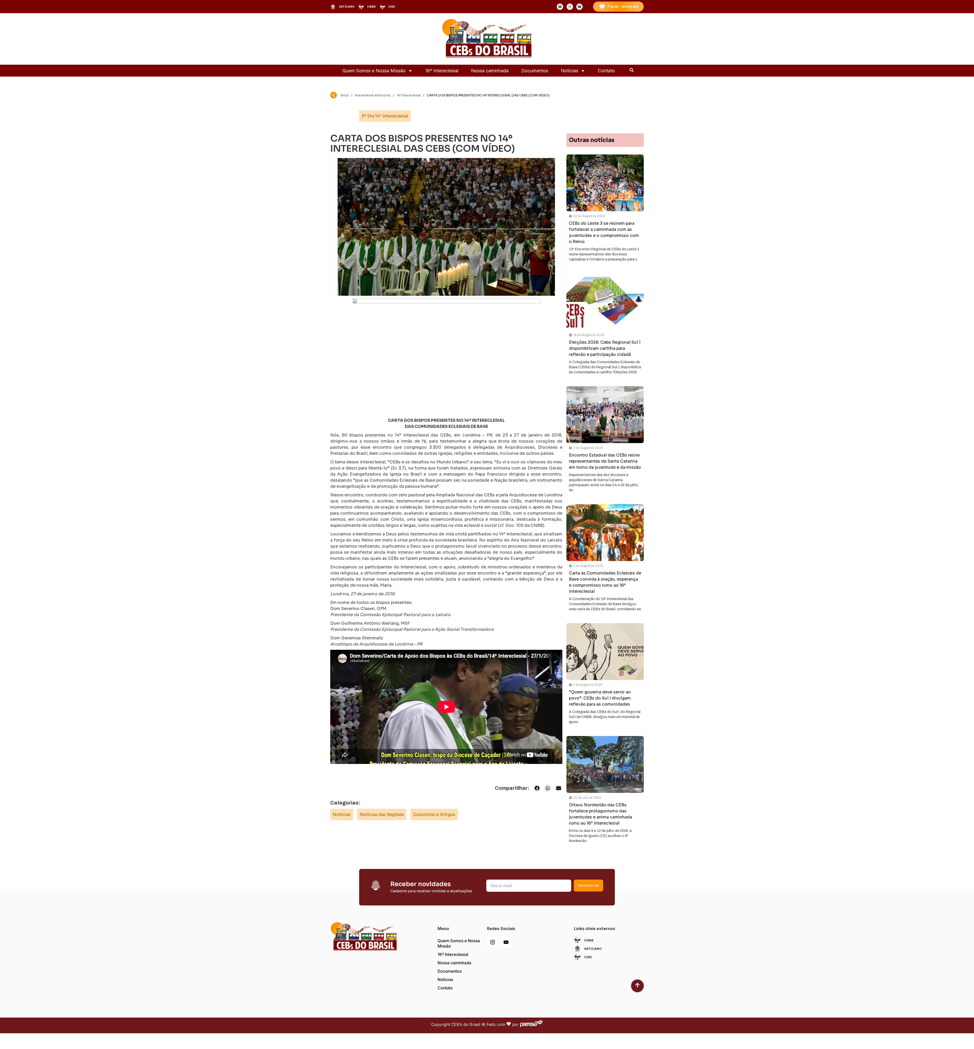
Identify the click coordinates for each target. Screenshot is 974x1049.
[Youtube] (506, 942)
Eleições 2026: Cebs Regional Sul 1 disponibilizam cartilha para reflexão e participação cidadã (604, 348)
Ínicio (345, 95)
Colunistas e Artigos (434, 814)
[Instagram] (492, 942)
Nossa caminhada (490, 70)
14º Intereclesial (409, 95)
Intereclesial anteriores (373, 95)
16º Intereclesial (441, 70)
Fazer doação (623, 6)
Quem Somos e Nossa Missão (374, 70)
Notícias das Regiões (382, 814)
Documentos (534, 70)
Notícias (569, 70)
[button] (537, 788)
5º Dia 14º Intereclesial (385, 116)
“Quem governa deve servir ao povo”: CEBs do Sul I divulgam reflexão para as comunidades (600, 698)
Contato (606, 70)
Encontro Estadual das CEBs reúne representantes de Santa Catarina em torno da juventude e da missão (605, 461)
